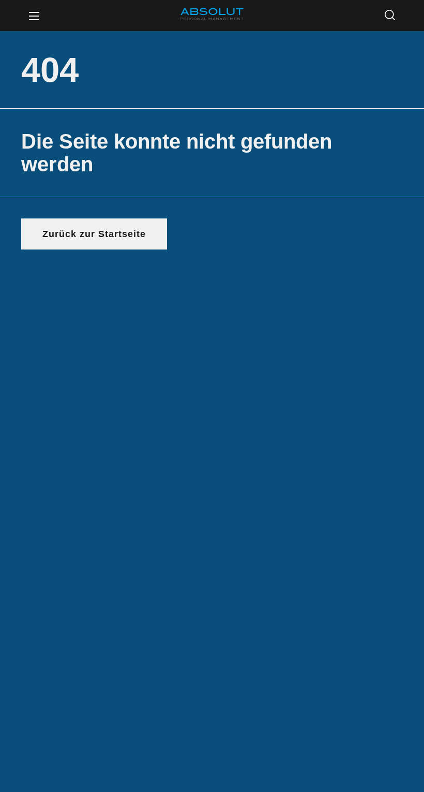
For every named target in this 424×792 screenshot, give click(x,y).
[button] (390, 15)
